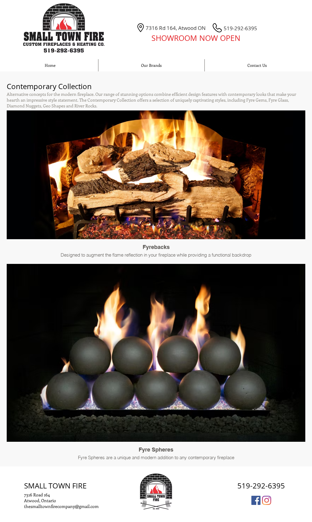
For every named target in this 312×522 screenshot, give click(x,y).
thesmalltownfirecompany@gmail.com (61, 506)
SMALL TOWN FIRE (55, 486)
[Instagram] (266, 500)
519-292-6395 (261, 486)
